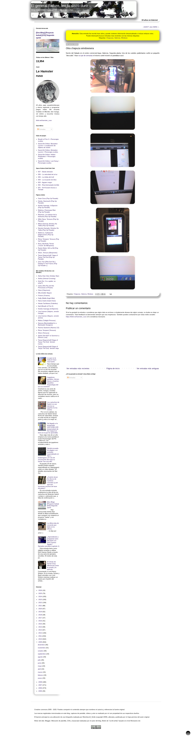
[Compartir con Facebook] (102, 294)
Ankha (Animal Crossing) (46, 278)
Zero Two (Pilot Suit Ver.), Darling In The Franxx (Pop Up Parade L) (47, 263)
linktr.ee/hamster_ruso (44, 120)
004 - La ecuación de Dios (47, 180)
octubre (41, 651)
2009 (40, 642)
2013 (40, 630)
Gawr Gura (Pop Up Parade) (48, 198)
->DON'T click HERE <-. (151, 27)
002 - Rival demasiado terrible (48, 185)
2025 (40, 593)
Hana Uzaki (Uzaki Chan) (47, 301)
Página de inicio (113, 368)
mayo (40, 666)
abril (39, 669)
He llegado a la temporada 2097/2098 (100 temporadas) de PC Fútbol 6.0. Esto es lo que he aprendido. (48, 428)
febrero (40, 675)
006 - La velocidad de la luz (47, 174)
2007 (40, 685)
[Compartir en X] (100, 294)
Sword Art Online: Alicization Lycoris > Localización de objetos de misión (48, 145)
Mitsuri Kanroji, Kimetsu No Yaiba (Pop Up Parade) (47, 224)
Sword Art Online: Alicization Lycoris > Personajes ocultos (48, 151)
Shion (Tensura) (43, 333)
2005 (40, 691)
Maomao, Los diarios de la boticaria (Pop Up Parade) (47, 215)
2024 (40, 596)
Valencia (117, 38)
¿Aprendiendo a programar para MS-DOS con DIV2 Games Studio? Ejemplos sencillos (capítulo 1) (48, 541)
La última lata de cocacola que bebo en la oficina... (53, 526)
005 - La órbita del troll (46, 177)
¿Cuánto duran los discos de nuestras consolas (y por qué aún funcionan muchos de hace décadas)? (48, 482)
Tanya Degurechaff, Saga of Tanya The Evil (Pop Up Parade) (48, 257)
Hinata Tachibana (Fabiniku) (48, 303)
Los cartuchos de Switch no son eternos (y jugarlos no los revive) (53, 406)
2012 (40, 633)
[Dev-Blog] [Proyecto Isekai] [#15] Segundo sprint (45, 35)
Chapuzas (109, 38)
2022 (40, 602)
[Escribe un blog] (98, 294)
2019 (40, 612)
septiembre (42, 654)
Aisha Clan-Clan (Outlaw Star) (48, 276)
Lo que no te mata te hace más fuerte (51, 360)
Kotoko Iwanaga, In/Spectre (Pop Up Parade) (47, 206)
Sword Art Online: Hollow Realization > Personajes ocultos (46, 156)
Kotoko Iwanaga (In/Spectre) (48, 309)
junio (40, 663)
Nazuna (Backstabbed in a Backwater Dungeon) (47, 324)
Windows (124, 38)
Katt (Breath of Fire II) (45, 306)
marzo (40, 672)
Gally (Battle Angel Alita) (46, 298)
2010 (40, 639)
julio (39, 660)
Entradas (72, 377)
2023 (40, 599)
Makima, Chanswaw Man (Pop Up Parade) (47, 211)
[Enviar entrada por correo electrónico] (110, 294)
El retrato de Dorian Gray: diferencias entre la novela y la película (53, 565)
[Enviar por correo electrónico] (96, 294)
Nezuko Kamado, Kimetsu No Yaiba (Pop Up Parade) (48, 229)
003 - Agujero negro (45, 182)
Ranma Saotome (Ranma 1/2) (48, 327)
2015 (40, 624)
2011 (40, 636)
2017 (40, 618)
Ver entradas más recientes (77, 368)
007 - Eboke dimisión (45, 172)
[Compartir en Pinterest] (104, 294)
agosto (40, 657)
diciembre (41, 645)
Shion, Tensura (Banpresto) (47, 253)
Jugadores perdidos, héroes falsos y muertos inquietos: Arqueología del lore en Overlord (48, 381)
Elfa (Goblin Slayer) (45, 293)
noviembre (42, 648)
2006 (40, 688)
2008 (40, 682)
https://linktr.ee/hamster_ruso (76, 317)
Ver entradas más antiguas (148, 368)
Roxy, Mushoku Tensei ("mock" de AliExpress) (46, 244)
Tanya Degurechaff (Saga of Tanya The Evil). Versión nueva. (48, 342)
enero (40, 678)
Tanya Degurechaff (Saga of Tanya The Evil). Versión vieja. (48, 347)
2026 (40, 590)
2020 (40, 609)
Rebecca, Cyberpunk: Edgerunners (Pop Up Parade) (45, 234)
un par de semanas (86, 55)
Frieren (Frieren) (44, 295)
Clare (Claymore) (44, 290)
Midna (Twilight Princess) (47, 320)
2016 (40, 621)
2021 (40, 606)
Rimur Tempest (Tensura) (47, 330)
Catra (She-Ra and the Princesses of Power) (46, 286)
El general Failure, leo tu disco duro (59, 6)
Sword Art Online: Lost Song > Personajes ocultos (48, 162)
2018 (40, 615)
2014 (40, 627)
